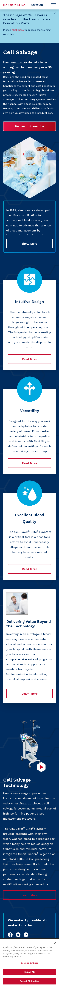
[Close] (55, 942)
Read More (29, 359)
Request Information (29, 126)
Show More (29, 243)
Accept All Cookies (29, 981)
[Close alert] (54, 13)
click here (18, 29)
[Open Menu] (53, 4)
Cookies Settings (29, 963)
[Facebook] (10, 934)
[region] (29, 962)
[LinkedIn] (26, 934)
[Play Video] (41, 767)
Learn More (29, 693)
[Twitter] (18, 934)
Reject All (29, 972)
